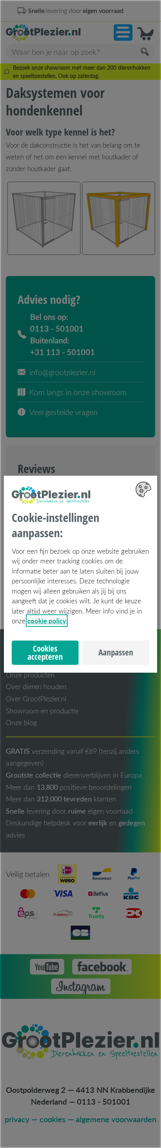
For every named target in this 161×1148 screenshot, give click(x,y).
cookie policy (46, 620)
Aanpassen (115, 652)
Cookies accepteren (45, 652)
